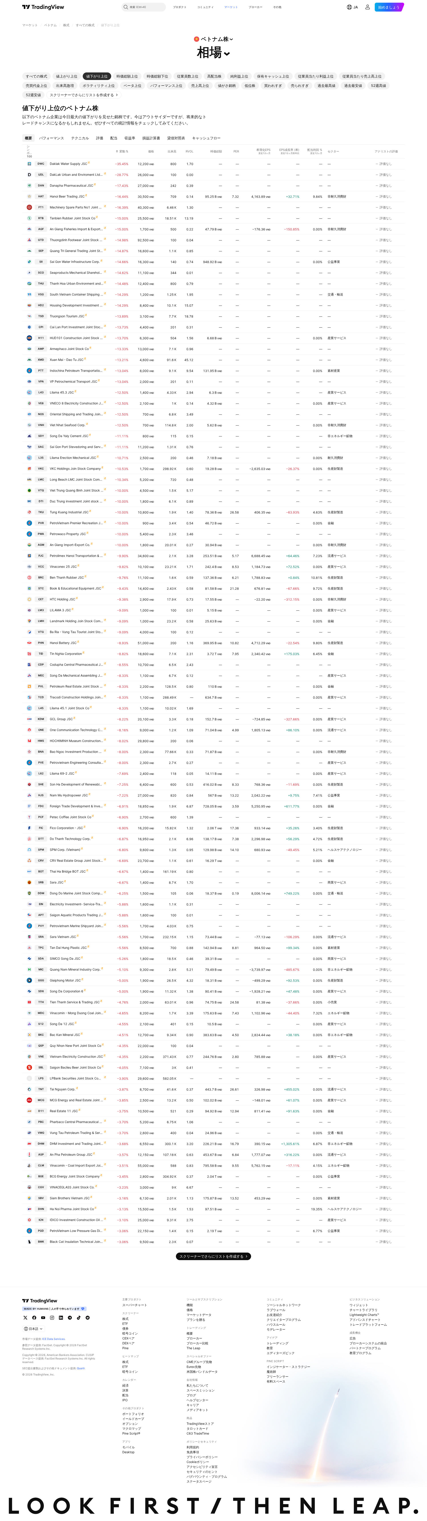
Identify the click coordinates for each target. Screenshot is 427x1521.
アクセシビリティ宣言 (202, 1467)
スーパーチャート (134, 1305)
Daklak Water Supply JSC (68, 164)
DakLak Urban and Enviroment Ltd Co (76, 174)
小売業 (332, 1002)
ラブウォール (276, 1310)
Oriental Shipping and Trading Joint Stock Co (76, 414)
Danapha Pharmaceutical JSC (71, 185)
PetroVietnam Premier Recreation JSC (76, 523)
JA (355, 7)
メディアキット (197, 1410)
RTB (41, 218)
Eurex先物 (194, 1367)
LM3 (41, 610)
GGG (41, 980)
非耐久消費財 (337, 196)
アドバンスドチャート (365, 1319)
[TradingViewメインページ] (39, 1301)
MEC (41, 675)
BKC (41, 1034)
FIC (41, 827)
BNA (41, 751)
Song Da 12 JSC (62, 1024)
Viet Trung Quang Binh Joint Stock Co (76, 490)
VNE (41, 1056)
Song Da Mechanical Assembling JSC (76, 675)
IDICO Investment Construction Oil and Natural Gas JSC (76, 1220)
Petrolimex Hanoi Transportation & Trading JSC (76, 556)
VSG (41, 294)
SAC (41, 446)
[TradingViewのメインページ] (43, 7)
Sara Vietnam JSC (63, 937)
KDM (41, 719)
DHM (41, 1143)
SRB (41, 882)
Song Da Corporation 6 (66, 991)
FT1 (41, 207)
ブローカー (255, 7)
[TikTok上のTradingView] (79, 1318)
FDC (41, 806)
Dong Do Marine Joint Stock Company (76, 893)
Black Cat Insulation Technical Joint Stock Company (76, 1241)
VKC (41, 468)
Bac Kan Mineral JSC (65, 1035)
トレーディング (277, 1343)
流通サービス (337, 556)
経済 (125, 1385)
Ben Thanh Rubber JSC (67, 577)
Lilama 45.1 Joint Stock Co (69, 708)
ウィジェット (359, 1305)
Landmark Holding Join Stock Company (76, 621)
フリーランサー (277, 1376)
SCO (41, 272)
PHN (41, 642)
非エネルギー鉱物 (340, 436)
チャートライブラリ (364, 1310)
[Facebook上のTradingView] (34, 1318)
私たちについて (197, 1385)
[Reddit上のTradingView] (88, 1318)
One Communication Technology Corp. (76, 730)
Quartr (81, 1368)
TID (41, 653)
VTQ (41, 490)
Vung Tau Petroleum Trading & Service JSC (76, 1133)
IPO (125, 1400)
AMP (41, 348)
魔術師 (271, 1371)
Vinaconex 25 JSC (63, 566)
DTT (41, 838)
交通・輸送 (335, 294)
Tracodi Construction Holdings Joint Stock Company (76, 697)
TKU (41, 512)
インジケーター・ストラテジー (288, 1367)
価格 (190, 1310)
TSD (41, 316)
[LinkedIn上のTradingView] (61, 1318)
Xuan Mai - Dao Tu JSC (66, 360)
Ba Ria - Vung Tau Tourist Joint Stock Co (76, 632)
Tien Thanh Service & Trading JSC (75, 1002)
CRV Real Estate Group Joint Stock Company (76, 860)
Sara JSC (56, 882)
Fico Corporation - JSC (66, 828)
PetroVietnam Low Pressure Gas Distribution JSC (76, 1231)
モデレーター (276, 1329)
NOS (41, 414)
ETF (125, 1323)
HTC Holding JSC (62, 599)
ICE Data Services (53, 1339)
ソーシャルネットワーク (284, 1305)
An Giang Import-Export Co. (70, 545)
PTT (41, 370)
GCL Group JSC (61, 719)
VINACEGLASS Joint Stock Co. (72, 1187)
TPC (41, 947)
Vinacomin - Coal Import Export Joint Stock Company (76, 1165)
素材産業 (334, 370)
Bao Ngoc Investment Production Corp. (76, 752)
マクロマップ (131, 1428)
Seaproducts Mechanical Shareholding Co (76, 272)
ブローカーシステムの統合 (368, 1343)
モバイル (128, 1447)
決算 (125, 1390)
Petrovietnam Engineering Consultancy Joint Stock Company (76, 762)
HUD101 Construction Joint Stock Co (76, 338)
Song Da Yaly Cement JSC (69, 436)
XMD (41, 359)
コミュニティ (205, 7)
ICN (41, 1219)
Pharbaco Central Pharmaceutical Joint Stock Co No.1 (76, 1122)
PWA (41, 534)
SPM (41, 849)
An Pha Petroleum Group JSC (71, 1154)
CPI (41, 327)
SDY (41, 436)
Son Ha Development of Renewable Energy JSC (76, 784)
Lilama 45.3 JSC (62, 392)
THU (41, 283)
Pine (125, 1348)
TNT (41, 1089)
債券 (125, 1328)
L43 (41, 392)
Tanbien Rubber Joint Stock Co (72, 218)
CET (41, 599)
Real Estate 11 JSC (64, 1111)
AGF (41, 229)
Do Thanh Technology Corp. (70, 839)
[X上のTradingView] (25, 1318)
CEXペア (128, 1338)
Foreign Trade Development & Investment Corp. (76, 806)
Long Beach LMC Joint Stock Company (76, 479)
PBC (41, 1121)
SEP (41, 250)
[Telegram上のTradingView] (70, 1318)
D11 (41, 1111)
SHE (41, 784)
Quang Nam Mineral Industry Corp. (75, 969)
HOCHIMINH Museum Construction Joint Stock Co (76, 741)
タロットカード (197, 1428)
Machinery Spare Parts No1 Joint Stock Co (76, 207)
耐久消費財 (335, 458)
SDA (41, 958)
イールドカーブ (133, 1419)
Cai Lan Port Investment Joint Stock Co (76, 327)
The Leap (193, 1348)
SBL (41, 1067)
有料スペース (276, 1381)
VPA (41, 381)
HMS (41, 740)
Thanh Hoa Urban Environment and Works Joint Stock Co (76, 283)
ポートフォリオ (133, 1414)
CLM (41, 1165)
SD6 (41, 991)
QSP (41, 1045)
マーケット (231, 7)
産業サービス (337, 338)
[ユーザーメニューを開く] (367, 7)
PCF (41, 817)
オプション (130, 1423)
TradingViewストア (200, 1423)
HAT (41, 196)
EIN (41, 904)
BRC (41, 577)
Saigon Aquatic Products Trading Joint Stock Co (76, 915)
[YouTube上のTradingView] (43, 1318)
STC (41, 588)
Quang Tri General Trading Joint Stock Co (76, 251)
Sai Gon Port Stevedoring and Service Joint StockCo (76, 447)
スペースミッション (201, 1390)
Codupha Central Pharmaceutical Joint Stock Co (76, 664)
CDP (41, 664)
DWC (41, 163)
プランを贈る (196, 1319)
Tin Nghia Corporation (66, 654)
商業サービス (337, 882)
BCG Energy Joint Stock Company (75, 1176)
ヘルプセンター (197, 1400)
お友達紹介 (274, 1315)
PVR (41, 523)
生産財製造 (335, 468)
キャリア (193, 1405)
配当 (125, 1395)
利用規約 (193, 1447)
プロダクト (180, 7)
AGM (41, 544)
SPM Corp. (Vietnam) (65, 849)
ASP (41, 1154)
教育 (270, 1348)
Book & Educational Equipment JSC (75, 588)
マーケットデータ (199, 1315)
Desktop (128, 1452)
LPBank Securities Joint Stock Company (76, 1078)
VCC (41, 566)
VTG (41, 632)
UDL (41, 174)
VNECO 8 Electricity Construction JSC (76, 403)
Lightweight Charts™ (364, 1315)
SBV (41, 1198)
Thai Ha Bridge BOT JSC (68, 871)
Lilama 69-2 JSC (62, 773)
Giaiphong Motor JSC (65, 980)
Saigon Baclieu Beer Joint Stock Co (75, 1067)
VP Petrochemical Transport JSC (73, 381)
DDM (41, 893)
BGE (41, 1176)
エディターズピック (281, 1353)
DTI (41, 501)
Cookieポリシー (198, 1462)
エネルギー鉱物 (338, 1013)
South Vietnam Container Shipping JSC (76, 294)
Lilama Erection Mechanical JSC (73, 458)
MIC (41, 969)
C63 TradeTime (198, 1433)
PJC (41, 555)
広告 (353, 1338)
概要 (190, 1333)
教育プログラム (360, 1353)
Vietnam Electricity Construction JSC (76, 1056)
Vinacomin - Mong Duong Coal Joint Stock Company (76, 1013)
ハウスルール (276, 1324)
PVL (41, 686)
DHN (41, 1209)
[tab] (36, 76)
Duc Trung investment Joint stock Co (76, 501)
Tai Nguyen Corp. (62, 1089)
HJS (41, 795)
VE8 (41, 403)
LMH (41, 621)
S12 (41, 1023)
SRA (41, 936)
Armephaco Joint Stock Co (69, 349)
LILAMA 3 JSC (60, 610)
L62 (41, 773)
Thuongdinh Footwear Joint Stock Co (76, 240)
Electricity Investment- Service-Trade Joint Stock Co (76, 904)
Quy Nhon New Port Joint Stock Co (75, 1045)
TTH (41, 1002)
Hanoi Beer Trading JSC (67, 196)
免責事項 (193, 1452)
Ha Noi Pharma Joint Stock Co (72, 1209)
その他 (277, 7)
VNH (41, 425)
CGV (41, 1187)
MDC (41, 1013)
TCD (41, 697)
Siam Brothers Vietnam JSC (70, 1198)
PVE (41, 762)
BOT (41, 871)
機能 (190, 1305)
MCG (41, 1100)
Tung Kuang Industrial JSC (69, 512)
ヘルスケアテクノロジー (345, 849)
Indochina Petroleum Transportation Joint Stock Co (76, 370)
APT (41, 915)
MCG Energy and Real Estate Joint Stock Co (76, 1100)
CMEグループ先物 (199, 1362)
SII (40, 261)
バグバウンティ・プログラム (207, 1476)
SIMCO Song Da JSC (65, 958)
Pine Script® (131, 1433)
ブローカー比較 (197, 1343)
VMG (41, 1132)
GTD (41, 240)
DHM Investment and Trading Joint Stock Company (76, 1143)
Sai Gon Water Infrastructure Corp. (75, 262)
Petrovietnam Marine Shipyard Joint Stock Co (76, 926)
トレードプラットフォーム (368, 1324)
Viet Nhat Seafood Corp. (67, 425)
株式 (125, 1319)
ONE (41, 730)
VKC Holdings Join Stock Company (75, 468)
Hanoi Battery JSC (63, 643)
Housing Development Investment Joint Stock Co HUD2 (76, 305)
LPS (41, 1078)
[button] (190, 7)
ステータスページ (199, 1481)
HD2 (41, 305)
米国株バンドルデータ (202, 1371)
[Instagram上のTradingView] (52, 1318)
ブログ (191, 1395)
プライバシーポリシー (202, 1457)
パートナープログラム (365, 1348)
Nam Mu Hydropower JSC (69, 795)
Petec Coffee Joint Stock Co (70, 817)
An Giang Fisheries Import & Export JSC (76, 229)
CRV (41, 860)
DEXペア (128, 1343)
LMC (41, 479)
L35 (41, 457)
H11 (41, 338)
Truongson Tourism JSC (67, 316)
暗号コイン (130, 1333)
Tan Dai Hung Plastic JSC (68, 947)
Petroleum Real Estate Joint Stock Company (76, 686)
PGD (41, 1230)
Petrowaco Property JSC (68, 534)
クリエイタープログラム (284, 1319)
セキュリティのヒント (202, 1471)
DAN (41, 185)
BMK (41, 1241)
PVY (41, 925)
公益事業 (334, 262)
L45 (41, 708)
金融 (331, 523)
